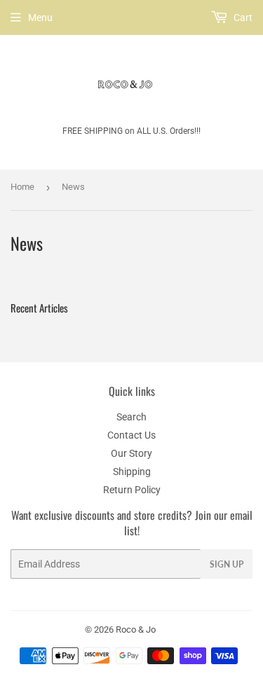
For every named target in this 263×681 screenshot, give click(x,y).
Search (131, 416)
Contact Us (131, 435)
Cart (241, 17)
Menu (40, 17)
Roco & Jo (136, 629)
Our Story (131, 453)
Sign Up (226, 564)
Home (22, 186)
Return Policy (132, 489)
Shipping (132, 471)
